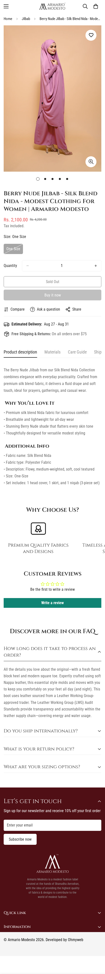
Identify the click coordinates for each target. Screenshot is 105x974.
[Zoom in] (90, 161)
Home (8, 19)
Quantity (10, 265)
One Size (14, 250)
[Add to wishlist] (90, 35)
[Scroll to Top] (96, 948)
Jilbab (26, 19)
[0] (95, 6)
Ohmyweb (75, 939)
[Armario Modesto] (52, 6)
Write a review (52, 602)
